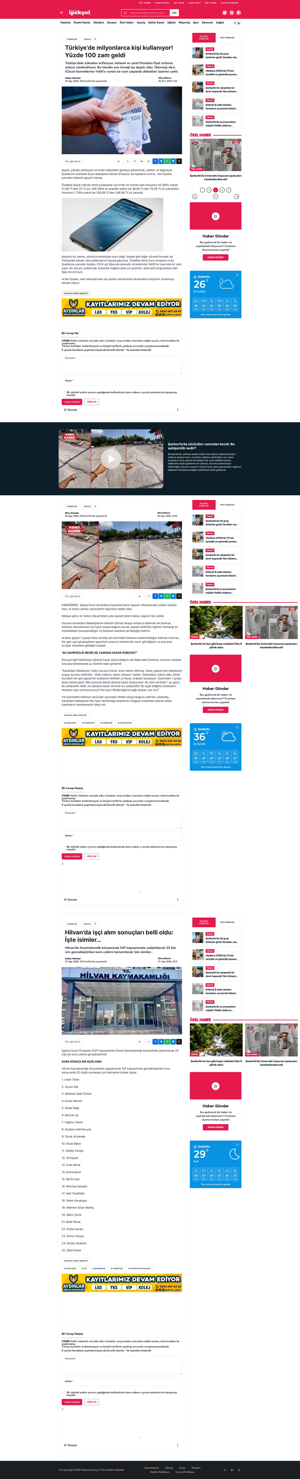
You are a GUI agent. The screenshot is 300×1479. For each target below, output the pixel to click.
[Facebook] (224, 1470)
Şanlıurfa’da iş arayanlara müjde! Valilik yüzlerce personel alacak (221, 126)
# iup (84, 1269)
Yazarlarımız (151, 1468)
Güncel (210, 66)
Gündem (98, 22)
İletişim (196, 1468)
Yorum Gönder (72, 402)
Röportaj (184, 22)
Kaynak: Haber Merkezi (76, 1261)
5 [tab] (228, 196)
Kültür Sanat (156, 22)
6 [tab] (215, 203)
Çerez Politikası (185, 1472)
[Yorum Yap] (135, 161)
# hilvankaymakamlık (139, 1269)
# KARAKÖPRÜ (125, 723)
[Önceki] (194, 202)
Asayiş (141, 22)
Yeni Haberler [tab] (227, 38)
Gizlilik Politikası (159, 1472)
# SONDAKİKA (88, 723)
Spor (196, 22)
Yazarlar (65, 22)
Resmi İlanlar (82, 22)
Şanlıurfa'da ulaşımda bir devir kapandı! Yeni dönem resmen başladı (221, 91)
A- (149, 161)
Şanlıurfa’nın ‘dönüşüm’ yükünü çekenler (215, 182)
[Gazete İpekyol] (79, 12)
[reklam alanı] (122, 307)
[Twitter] (231, 1470)
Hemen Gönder (216, 264)
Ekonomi (207, 22)
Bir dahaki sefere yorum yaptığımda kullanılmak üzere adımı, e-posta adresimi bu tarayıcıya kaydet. (122, 393)
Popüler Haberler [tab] (204, 37)
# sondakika (99, 1269)
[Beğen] (119, 161)
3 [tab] (215, 196)
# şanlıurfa (70, 1269)
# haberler (117, 1269)
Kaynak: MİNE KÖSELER (75, 715)
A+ (141, 161)
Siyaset (112, 22)
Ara (174, 12)
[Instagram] (238, 1470)
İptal (81, 788)
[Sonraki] (236, 202)
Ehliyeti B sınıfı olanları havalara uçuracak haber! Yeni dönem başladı (221, 109)
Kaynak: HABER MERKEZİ (76, 293)
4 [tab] (222, 196)
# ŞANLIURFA (70, 723)
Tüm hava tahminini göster (216, 321)
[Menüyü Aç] (61, 12)
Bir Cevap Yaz (70, 333)
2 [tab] (209, 196)
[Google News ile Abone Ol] (73, 161)
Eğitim (171, 22)
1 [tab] (202, 196)
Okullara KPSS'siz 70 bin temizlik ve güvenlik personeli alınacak (222, 74)
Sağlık (220, 22)
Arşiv (182, 1468)
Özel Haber (127, 22)
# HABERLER (106, 723)
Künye (169, 1468)
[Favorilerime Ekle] (127, 161)
